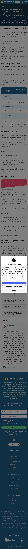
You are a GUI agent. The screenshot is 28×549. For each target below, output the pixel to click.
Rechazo (14, 290)
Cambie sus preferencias (14, 286)
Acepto (14, 283)
